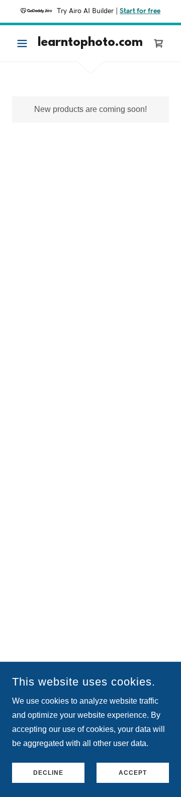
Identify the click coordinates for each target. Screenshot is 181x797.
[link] (90, 43)
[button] (24, 43)
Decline (48, 772)
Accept (133, 772)
